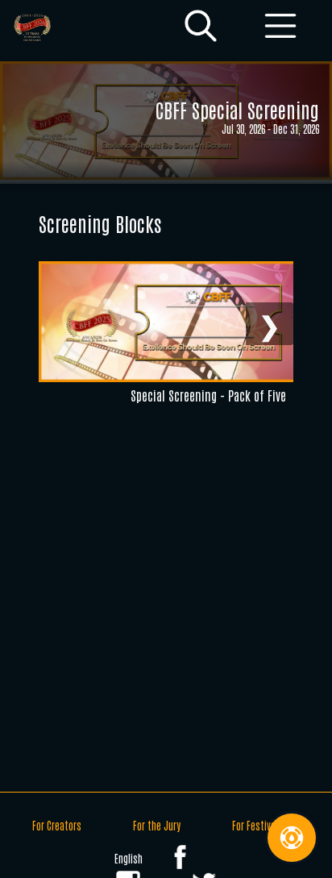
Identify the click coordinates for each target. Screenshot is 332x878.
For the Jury (157, 825)
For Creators (56, 825)
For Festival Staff (266, 825)
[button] (201, 27)
